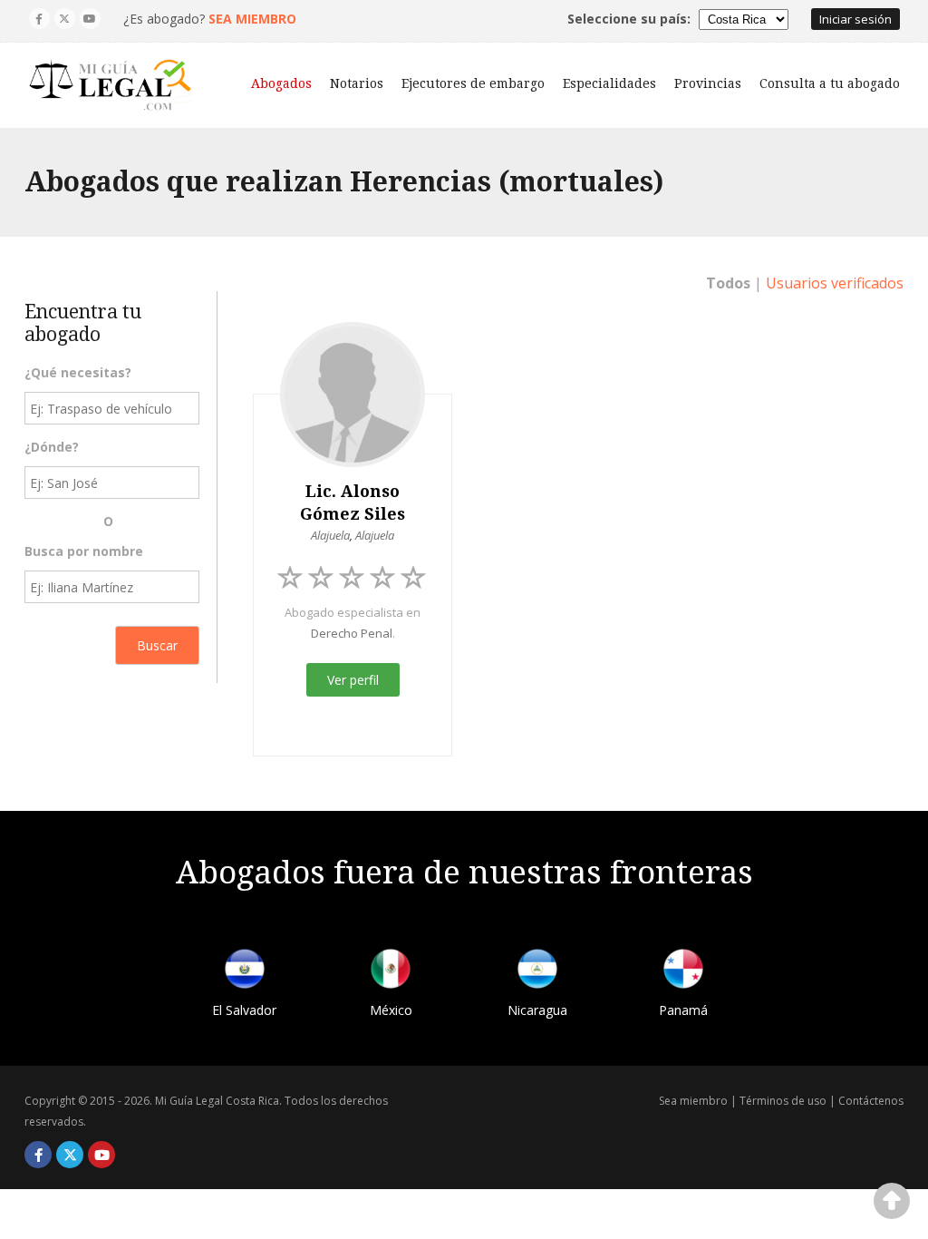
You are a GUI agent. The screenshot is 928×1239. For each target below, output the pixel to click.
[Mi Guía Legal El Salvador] (245, 971)
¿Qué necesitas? (77, 372)
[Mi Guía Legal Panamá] (683, 971)
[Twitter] (64, 18)
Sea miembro (693, 1100)
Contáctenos (871, 1100)
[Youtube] (90, 18)
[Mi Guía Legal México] (391, 971)
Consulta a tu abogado (829, 83)
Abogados (281, 83)
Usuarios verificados (835, 283)
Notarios (356, 83)
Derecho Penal (351, 633)
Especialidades (609, 83)
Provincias (707, 83)
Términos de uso (783, 1100)
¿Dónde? (51, 446)
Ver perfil (353, 679)
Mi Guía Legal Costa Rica (217, 1100)
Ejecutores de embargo (473, 83)
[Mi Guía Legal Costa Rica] (110, 85)
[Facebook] (39, 18)
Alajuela (330, 535)
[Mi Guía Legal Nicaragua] (537, 971)
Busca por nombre (83, 551)
